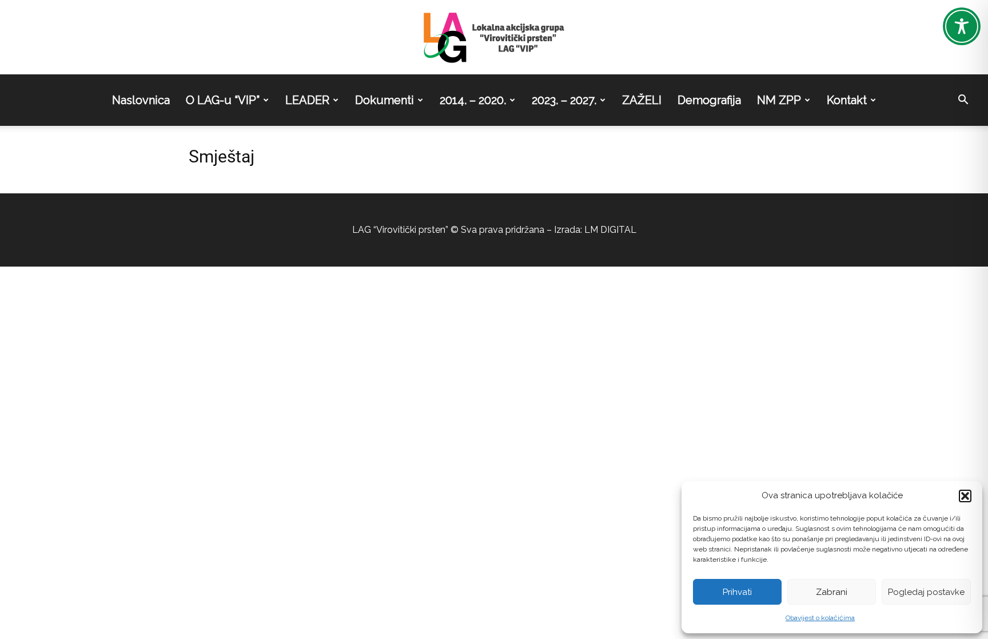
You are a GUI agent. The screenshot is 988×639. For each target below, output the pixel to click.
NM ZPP (779, 100)
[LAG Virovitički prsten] (494, 37)
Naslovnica (141, 100)
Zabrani (831, 592)
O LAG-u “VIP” (223, 100)
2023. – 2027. (564, 100)
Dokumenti (384, 100)
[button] (965, 496)
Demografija (709, 100)
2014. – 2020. (473, 100)
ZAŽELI (642, 100)
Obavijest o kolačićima (820, 618)
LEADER (307, 100)
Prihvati (737, 592)
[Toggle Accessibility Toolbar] (961, 26)
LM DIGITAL (610, 229)
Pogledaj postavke (926, 592)
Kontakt (847, 100)
